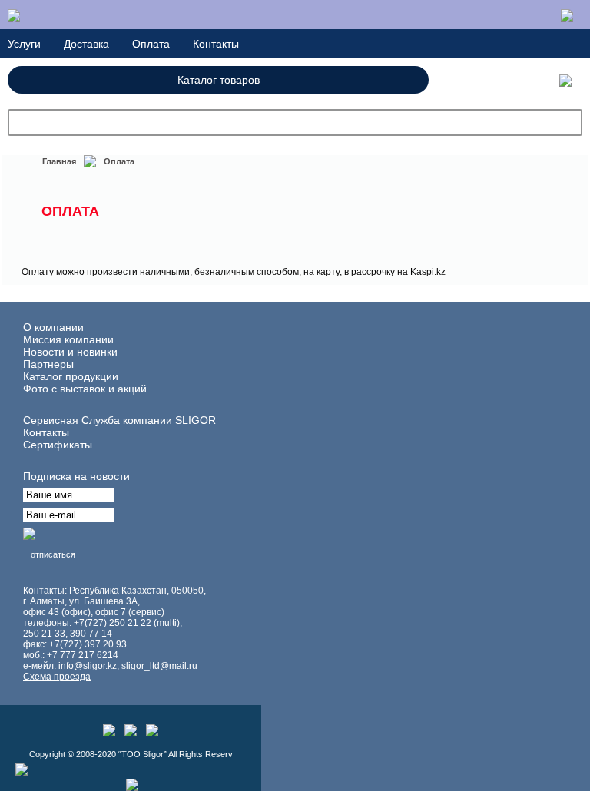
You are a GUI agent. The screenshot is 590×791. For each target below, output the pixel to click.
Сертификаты (57, 445)
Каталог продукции (70, 376)
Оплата (151, 44)
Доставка (86, 44)
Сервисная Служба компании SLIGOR (119, 420)
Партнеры (48, 364)
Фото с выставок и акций (85, 388)
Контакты (216, 44)
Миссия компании (68, 339)
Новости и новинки (70, 352)
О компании (53, 327)
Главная (59, 161)
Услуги (24, 44)
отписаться (53, 554)
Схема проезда (57, 676)
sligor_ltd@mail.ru (159, 665)
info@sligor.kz (87, 665)
